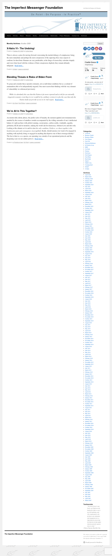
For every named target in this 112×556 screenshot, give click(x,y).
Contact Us (75, 36)
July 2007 (87, 493)
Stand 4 (87, 162)
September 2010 (89, 430)
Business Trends (89, 136)
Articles (15, 36)
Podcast (87, 152)
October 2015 (88, 320)
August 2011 (88, 409)
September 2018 (89, 253)
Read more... (19, 65)
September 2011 (89, 407)
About (22, 36)
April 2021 (88, 221)
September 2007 (89, 492)
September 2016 (89, 298)
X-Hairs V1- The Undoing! (21, 48)
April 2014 (88, 355)
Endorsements (43, 36)
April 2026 (88, 176)
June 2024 (87, 199)
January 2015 (88, 338)
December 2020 (89, 229)
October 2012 (88, 381)
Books (35, 36)
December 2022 (89, 207)
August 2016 (88, 300)
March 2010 (88, 442)
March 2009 (88, 466)
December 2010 (89, 424)
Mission (28, 36)
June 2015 (87, 328)
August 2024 (88, 195)
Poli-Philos (21, 103)
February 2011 (89, 420)
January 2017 (88, 290)
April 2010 (88, 440)
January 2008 (88, 488)
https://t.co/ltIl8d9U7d (96, 84)
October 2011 (88, 405)
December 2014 (89, 340)
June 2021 (87, 217)
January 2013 (88, 375)
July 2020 (87, 237)
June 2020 (87, 239)
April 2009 (88, 464)
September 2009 (89, 454)
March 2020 (88, 245)
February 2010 (89, 444)
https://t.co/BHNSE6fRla (92, 109)
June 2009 (87, 460)
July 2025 (87, 188)
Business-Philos (89, 138)
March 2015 (88, 334)
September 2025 (89, 186)
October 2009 (88, 452)
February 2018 (89, 265)
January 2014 (88, 361)
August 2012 (88, 385)
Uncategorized (89, 166)
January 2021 (88, 227)
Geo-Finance (88, 140)
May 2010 (87, 438)
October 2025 (88, 184)
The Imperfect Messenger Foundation (34, 7)
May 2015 (87, 330)
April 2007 (88, 499)
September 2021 (89, 211)
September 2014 (89, 345)
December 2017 (89, 269)
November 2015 (89, 318)
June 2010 (87, 436)
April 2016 (88, 308)
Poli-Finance (88, 156)
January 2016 (88, 314)
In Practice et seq (18, 142)
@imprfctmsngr (89, 64)
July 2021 (87, 215)
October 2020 (88, 233)
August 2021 (88, 213)
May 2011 (87, 415)
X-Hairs (15, 69)
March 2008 (88, 484)
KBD (86, 148)
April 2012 (88, 393)
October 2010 (88, 428)
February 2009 (89, 468)
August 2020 (88, 235)
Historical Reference (90, 144)
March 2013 (88, 371)
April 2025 (88, 190)
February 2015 (89, 336)
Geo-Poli (87, 142)
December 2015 (89, 316)
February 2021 (89, 225)
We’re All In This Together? (22, 110)
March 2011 (88, 418)
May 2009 (87, 462)
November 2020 (89, 231)
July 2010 (87, 434)
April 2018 (88, 263)
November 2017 (89, 270)
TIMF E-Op (88, 164)
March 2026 (88, 178)
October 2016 (88, 296)
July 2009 (87, 458)
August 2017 (88, 276)
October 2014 (88, 343)
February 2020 (89, 247)
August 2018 (88, 255)
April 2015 (88, 332)
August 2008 (88, 476)
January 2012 (88, 399)
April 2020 (88, 243)
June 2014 (87, 351)
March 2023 (88, 205)
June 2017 (87, 280)
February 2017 (89, 288)
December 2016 (89, 292)
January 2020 (88, 249)
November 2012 (89, 379)
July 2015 (87, 326)
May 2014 (87, 353)
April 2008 (88, 482)
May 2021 (87, 219)
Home (9, 36)
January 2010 (88, 446)
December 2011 (89, 401)
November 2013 (89, 363)
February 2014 (89, 359)
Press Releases (65, 36)
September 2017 (89, 274)
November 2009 (89, 450)
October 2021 (88, 209)
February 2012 (89, 397)
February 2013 (89, 373)
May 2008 (87, 480)
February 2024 (89, 203)
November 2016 (89, 294)
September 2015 (89, 322)
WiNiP (87, 168)
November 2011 (89, 403)
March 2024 (88, 201)
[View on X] (102, 76)
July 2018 (87, 257)
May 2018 (87, 261)
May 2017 (87, 282)
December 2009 (89, 448)
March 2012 (88, 395)
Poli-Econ (87, 154)
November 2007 (89, 490)
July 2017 (87, 278)
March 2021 (88, 223)
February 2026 (89, 180)
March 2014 (88, 357)
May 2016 (87, 306)
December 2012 (89, 377)
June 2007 (87, 495)
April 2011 (88, 417)
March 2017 (88, 286)
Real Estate (88, 160)
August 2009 (88, 456)
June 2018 (87, 259)
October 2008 (88, 472)
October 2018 (88, 251)
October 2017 (88, 272)
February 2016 (89, 312)
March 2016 (88, 310)
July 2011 (87, 411)
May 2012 (87, 391)
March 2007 (88, 501)
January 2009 (88, 470)
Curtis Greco (29, 51)
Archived (84, 36)
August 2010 (88, 432)
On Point (15, 103)
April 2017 (88, 284)
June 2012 (87, 389)
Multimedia (54, 36)
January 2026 (88, 182)
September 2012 (89, 383)
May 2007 (87, 497)
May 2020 (87, 241)
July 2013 (87, 369)
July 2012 (87, 387)
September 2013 (89, 365)
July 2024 (87, 197)
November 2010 (89, 426)
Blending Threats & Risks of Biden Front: (29, 77)
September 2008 (89, 474)
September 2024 (89, 194)
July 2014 (87, 349)
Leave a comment (23, 69)
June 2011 (87, 413)
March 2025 (88, 192)
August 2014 (88, 347)
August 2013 (88, 367)
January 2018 (88, 267)
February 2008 (89, 486)
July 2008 (87, 478)
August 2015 (88, 324)
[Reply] (86, 94)
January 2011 (88, 422)
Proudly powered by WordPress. (94, 543)
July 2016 (87, 302)
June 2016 (87, 304)
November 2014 (89, 342)
